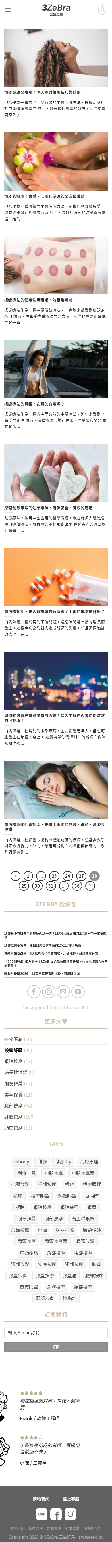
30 (37, 886)
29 (23, 886)
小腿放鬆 (20, 1184)
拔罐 (69, 1184)
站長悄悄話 (15, 1072)
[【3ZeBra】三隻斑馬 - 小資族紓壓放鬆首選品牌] (56, 10)
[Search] (102, 10)
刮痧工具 (27, 1173)
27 (81, 876)
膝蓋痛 (69, 1275)
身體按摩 (13, 1116)
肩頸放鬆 (85, 1241)
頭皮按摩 (13, 1127)
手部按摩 (47, 1184)
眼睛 (20, 1207)
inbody (21, 1161)
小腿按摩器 (83, 1173)
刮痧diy (63, 1161)
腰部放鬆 (20, 1264)
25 (54, 876)
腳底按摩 (47, 1264)
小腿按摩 (54, 1173)
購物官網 (17, 1528)
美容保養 (13, 1094)
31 (50, 886)
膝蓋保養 (18, 1275)
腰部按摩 (83, 1252)
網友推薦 (13, 1083)
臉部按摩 (94, 1275)
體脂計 (69, 1298)
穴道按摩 (20, 1229)
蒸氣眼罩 (29, 1286)
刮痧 (42, 1161)
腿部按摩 (13, 1105)
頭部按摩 (83, 1286)
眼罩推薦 (27, 1218)
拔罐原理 (92, 1184)
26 (67, 876)
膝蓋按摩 (45, 1275)
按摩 (17, 1195)
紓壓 (42, 1229)
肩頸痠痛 (29, 1252)
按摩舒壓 (13, 1049)
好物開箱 (13, 1039)
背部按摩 (56, 1252)
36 (77, 886)
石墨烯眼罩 (83, 1218)
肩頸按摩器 (56, 1241)
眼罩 (91, 1207)
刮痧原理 (89, 1161)
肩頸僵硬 (92, 1229)
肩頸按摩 (27, 1241)
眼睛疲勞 (69, 1207)
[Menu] (7, 10)
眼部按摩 (54, 1218)
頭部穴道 (45, 1298)
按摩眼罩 (40, 1195)
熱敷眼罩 (67, 1195)
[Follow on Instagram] (48, 991)
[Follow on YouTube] (78, 991)
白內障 (92, 1195)
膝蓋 (96, 1264)
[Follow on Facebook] (34, 991)
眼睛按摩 (13, 1061)
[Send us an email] (63, 991)
